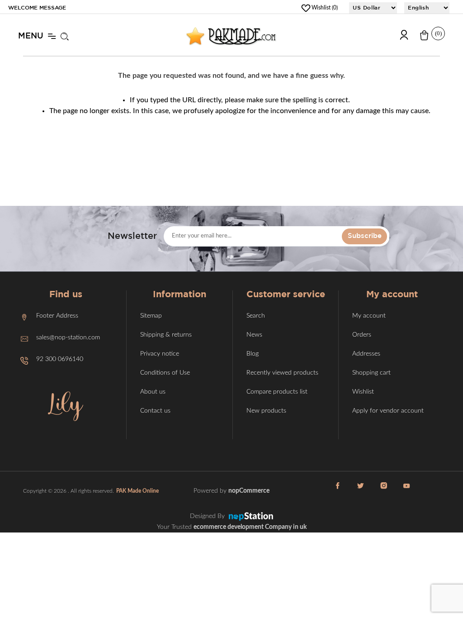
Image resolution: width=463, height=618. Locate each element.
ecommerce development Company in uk (250, 527)
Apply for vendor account (388, 411)
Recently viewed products (282, 373)
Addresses (366, 354)
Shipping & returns (166, 335)
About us (152, 392)
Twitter (360, 490)
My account (369, 316)
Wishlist (363, 392)
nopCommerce (248, 491)
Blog (252, 354)
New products (266, 411)
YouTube (407, 490)
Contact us (155, 411)
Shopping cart (371, 373)
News (254, 335)
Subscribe (365, 236)
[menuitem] (65, 317)
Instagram (383, 490)
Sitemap (151, 316)
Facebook (337, 490)
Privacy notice (159, 354)
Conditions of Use (165, 373)
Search (255, 316)
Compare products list (276, 392)
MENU (30, 36)
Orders (361, 335)
